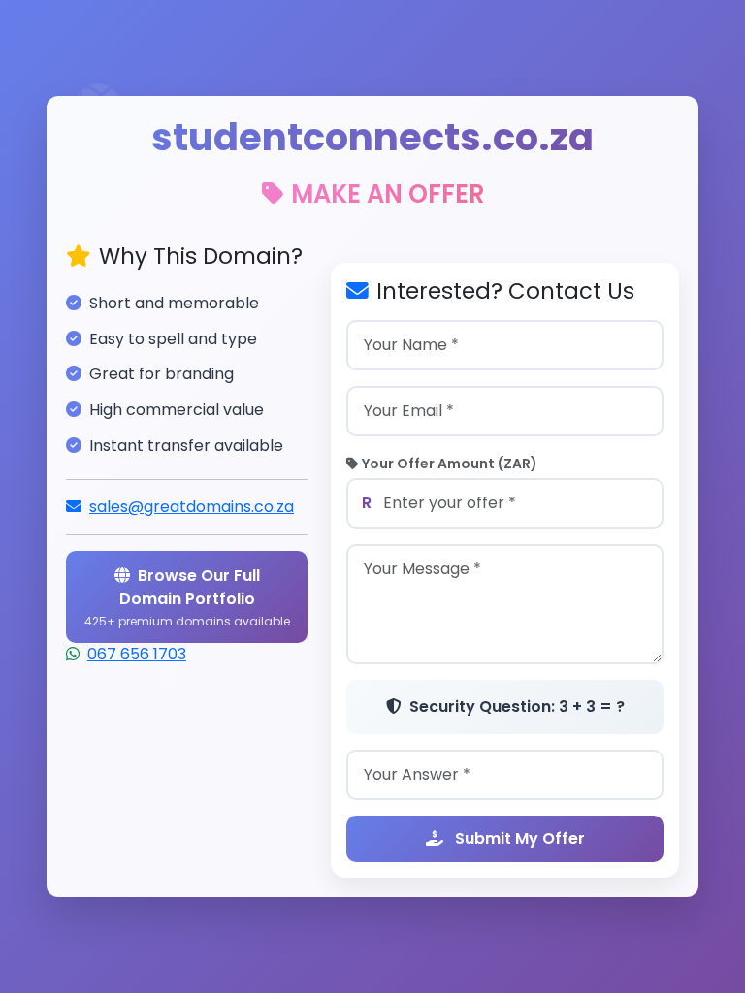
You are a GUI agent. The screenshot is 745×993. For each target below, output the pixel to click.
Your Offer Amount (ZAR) (449, 463)
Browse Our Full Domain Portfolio (187, 596)
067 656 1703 (136, 654)
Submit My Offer (518, 838)
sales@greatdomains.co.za (191, 507)
